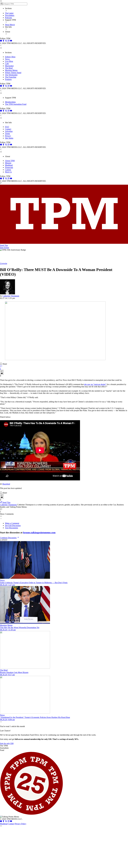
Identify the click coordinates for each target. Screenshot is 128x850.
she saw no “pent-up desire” (95, 384)
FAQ (7, 127)
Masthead (9, 165)
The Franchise (10, 77)
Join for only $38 (7, 743)
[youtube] (11, 41)
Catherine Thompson (10, 296)
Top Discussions (11, 528)
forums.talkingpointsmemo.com (39, 532)
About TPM (10, 161)
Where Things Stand (13, 73)
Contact (8, 129)
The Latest (9, 13)
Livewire (3, 263)
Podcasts (8, 18)
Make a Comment (12, 523)
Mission (8, 163)
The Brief (9, 68)
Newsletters (9, 15)
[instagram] (9, 41)
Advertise (9, 131)
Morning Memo (11, 70)
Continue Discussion (8, 538)
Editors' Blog (10, 57)
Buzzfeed (6, 484)
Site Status (9, 138)
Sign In (3, 248)
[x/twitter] (6, 41)
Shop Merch (10, 25)
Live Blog (9, 61)
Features (8, 79)
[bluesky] (1, 41)
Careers (8, 170)
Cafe (7, 63)
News (7, 59)
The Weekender (11, 75)
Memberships (10, 102)
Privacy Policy (20, 824)
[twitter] (6, 821)
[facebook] (3, 41)
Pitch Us (8, 172)
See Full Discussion (13, 525)
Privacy (8, 136)
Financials (9, 167)
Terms (7, 133)
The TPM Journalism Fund (15, 104)
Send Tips (4, 245)
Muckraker (9, 66)
